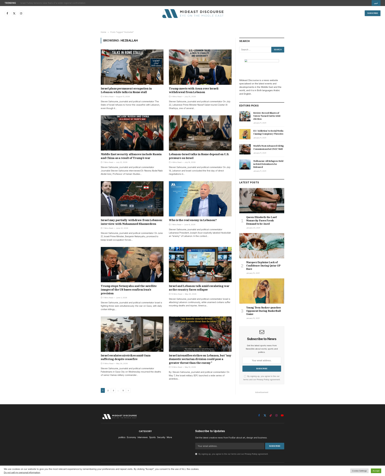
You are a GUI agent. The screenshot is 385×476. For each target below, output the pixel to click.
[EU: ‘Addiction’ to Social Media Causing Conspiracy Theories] (245, 134)
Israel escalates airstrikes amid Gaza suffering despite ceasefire (125, 357)
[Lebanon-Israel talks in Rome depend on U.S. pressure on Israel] (200, 133)
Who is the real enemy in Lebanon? (193, 220)
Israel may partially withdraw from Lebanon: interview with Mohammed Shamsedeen (131, 221)
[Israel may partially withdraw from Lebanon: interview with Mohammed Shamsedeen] (132, 198)
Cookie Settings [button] (359, 471)
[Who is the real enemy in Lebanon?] (200, 198)
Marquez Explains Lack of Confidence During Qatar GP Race (263, 265)
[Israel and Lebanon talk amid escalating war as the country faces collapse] (200, 264)
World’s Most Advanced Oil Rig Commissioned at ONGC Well (268, 147)
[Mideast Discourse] (192, 13)
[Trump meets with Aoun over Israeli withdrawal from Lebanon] (200, 67)
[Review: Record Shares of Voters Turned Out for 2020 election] (245, 116)
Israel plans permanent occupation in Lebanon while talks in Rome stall (126, 90)
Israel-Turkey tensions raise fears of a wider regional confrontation (52, 3)
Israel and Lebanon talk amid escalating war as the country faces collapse (199, 287)
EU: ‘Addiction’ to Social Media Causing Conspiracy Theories (268, 132)
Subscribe (372, 13)
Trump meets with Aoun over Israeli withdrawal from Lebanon (194, 90)
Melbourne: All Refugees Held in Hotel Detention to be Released (268, 164)
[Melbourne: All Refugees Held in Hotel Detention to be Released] (245, 164)
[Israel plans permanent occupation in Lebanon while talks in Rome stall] (132, 67)
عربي (376, 3)
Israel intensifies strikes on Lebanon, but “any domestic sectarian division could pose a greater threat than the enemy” (200, 359)
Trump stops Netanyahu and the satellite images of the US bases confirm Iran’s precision (129, 289)
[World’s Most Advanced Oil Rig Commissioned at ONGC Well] (245, 149)
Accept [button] (376, 471)
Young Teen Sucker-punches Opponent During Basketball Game (263, 311)
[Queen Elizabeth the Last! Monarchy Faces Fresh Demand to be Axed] (261, 200)
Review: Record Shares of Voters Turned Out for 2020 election (266, 116)
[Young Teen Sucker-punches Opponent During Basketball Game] (261, 291)
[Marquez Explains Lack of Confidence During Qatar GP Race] (261, 245)
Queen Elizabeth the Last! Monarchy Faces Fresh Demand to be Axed (261, 220)
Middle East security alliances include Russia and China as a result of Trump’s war (131, 156)
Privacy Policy (263, 379)
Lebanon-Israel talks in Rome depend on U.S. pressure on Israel (199, 156)
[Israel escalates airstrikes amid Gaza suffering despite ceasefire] (132, 334)
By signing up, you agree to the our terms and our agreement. (233, 454)
